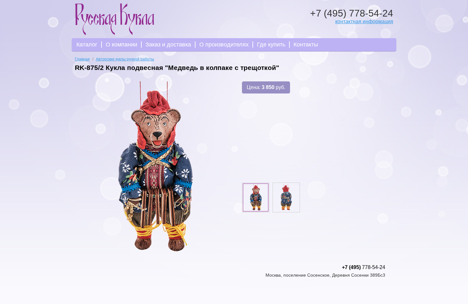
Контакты (306, 44)
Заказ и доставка (168, 44)
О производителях (224, 44)
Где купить (271, 44)
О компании (121, 44)
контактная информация (364, 21)
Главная (82, 59)
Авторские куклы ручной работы (125, 59)
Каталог (86, 44)
